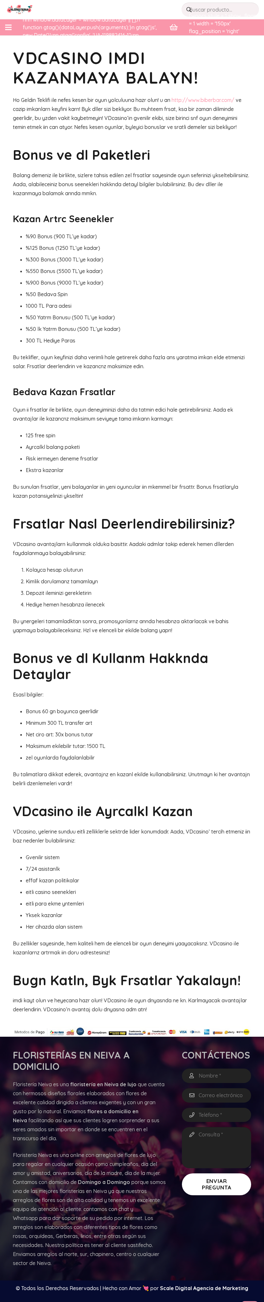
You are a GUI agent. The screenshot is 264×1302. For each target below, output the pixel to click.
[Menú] (8, 27)
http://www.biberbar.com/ (203, 100)
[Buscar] (189, 10)
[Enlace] (19, 9)
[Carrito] (174, 27)
